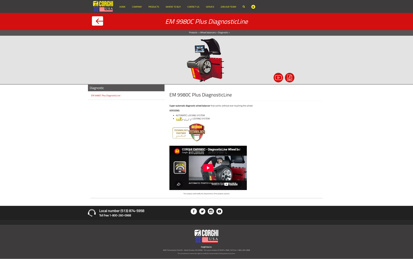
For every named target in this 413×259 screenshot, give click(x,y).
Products (153, 6)
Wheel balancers (208, 32)
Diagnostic (223, 32)
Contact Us (193, 6)
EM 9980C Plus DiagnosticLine (105, 95)
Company (137, 6)
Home (122, 6)
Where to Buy (173, 6)
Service (210, 6)
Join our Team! (228, 6)
